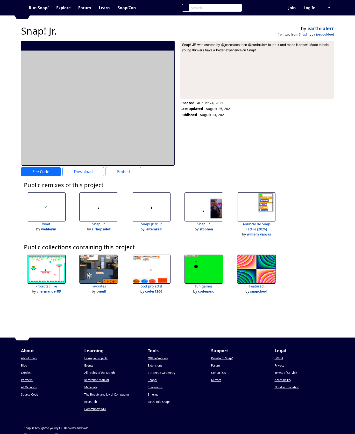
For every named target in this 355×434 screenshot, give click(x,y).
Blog (24, 365)
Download (83, 171)
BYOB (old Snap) (159, 402)
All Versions (29, 387)
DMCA (279, 358)
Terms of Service (286, 373)
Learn (104, 7)
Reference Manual (96, 380)
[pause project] (161, 45)
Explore (63, 7)
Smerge (153, 394)
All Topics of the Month (99, 373)
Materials (90, 387)
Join (292, 7)
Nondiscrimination (287, 387)
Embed (123, 171)
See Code (40, 171)
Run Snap (39, 7)
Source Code (29, 394)
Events (88, 365)
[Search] (185, 8)
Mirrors (216, 380)
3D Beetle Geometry (161, 373)
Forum (84, 7)
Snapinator (155, 387)
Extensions (155, 365)
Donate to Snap (222, 358)
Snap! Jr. (304, 34)
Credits (26, 373)
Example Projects (95, 358)
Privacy (279, 365)
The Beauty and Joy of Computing (106, 394)
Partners (27, 380)
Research (90, 402)
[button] (326, 8)
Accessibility (283, 380)
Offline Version (158, 358)
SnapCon (127, 7)
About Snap (29, 358)
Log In (310, 7)
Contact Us (218, 373)
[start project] (152, 45)
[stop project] (169, 45)
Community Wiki (95, 409)
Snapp (152, 380)
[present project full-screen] (145, 45)
